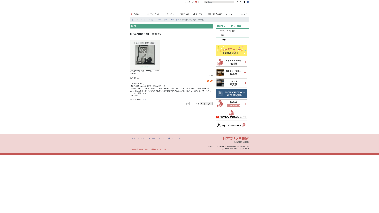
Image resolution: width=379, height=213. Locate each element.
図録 (178, 20)
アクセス (191, 2)
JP (237, 2)
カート (200, 2)
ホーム (134, 20)
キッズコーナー (231, 14)
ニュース (186, 2)
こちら (143, 99)
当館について (139, 14)
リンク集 (151, 138)
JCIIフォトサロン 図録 (166, 20)
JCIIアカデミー (198, 14)
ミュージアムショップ (147, 20)
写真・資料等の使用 (215, 14)
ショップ (244, 14)
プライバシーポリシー (166, 138)
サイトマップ (183, 138)
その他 (223, 40)
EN (241, 2)
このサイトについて (137, 138)
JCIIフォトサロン (153, 14)
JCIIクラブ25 (184, 14)
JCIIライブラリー (170, 14)
